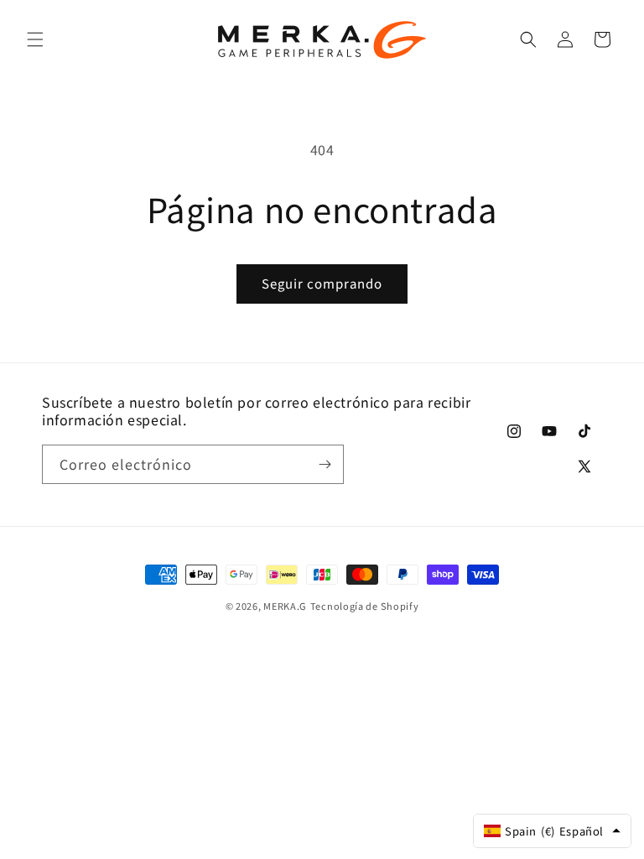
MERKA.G (285, 605)
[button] (35, 39)
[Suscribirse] (324, 464)
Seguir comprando (322, 283)
